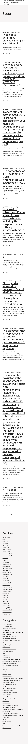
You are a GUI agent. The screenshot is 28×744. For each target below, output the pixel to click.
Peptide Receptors (8, 697)
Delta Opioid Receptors (9, 649)
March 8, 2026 (6, 62)
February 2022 (7, 606)
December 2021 (7, 610)
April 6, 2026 (6, 32)
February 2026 (7, 549)
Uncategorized (7, 722)
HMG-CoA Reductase (9, 670)
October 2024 (7, 572)
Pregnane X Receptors (9, 707)
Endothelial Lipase (8, 651)
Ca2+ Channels (7, 634)
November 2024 (7, 570)
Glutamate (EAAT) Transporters (12, 661)
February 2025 (7, 564)
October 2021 (6, 614)
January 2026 (6, 552)
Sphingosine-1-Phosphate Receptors (13, 715)
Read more (5, 53)
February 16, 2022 (7, 487)
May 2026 (5, 543)
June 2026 (5, 541)
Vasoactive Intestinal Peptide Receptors (14, 726)
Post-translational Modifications (11, 705)
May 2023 (5, 576)
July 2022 (5, 595)
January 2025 (6, 566)
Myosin (4, 686)
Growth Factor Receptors (10, 663)
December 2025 (7, 554)
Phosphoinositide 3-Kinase (10, 699)
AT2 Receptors (7, 630)
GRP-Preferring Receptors (10, 665)
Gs (3, 667)
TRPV (4, 719)
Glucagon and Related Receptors (12, 659)
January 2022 (6, 608)
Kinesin (4, 672)
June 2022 (5, 597)
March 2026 (6, 547)
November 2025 (7, 556)
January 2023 (6, 585)
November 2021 (7, 612)
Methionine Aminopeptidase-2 (11, 680)
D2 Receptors (6, 647)
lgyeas (17, 32)
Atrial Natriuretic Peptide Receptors (13, 632)
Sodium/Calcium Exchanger (10, 713)
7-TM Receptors (7, 626)
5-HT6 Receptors (7, 624)
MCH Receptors (7, 676)
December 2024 (7, 568)
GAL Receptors (7, 657)
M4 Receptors (7, 674)
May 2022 (5, 599)
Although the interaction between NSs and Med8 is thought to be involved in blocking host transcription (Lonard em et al (13, 294)
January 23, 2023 (7, 254)
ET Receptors (6, 655)
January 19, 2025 (7, 109)
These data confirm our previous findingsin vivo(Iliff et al (14, 39)
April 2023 (5, 579)
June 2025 (5, 558)
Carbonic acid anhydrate (9, 638)
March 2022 (6, 603)
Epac (12, 32)
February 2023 (7, 583)
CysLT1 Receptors (7, 645)
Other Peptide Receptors (10, 692)
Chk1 (4, 643)
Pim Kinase (6, 701)
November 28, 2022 (8, 281)
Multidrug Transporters (9, 684)
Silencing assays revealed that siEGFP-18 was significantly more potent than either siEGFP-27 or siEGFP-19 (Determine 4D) (14, 75)
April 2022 (5, 601)
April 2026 (5, 545)
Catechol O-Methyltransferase (11, 640)
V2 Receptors (6, 724)
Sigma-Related (7, 711)
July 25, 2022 (6, 372)
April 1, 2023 (6, 207)
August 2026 (6, 537)
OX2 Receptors (7, 695)
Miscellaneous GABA (8, 682)
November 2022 (7, 589)
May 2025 (5, 560)
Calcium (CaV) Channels (9, 636)
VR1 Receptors (7, 728)
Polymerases (6, 703)
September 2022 (7, 593)
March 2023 (6, 581)
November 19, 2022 (8, 328)
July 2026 (5, 539)
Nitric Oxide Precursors (9, 688)
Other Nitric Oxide (8, 690)
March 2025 (6, 562)
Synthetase (6, 717)
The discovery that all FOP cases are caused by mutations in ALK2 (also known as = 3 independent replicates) (14, 339)
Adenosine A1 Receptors (9, 628)
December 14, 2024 (8, 168)
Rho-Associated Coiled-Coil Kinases (13, 709)
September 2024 (7, 574)
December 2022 (7, 587)
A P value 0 (9, 490)
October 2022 (7, 591)
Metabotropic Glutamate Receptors (13, 678)
